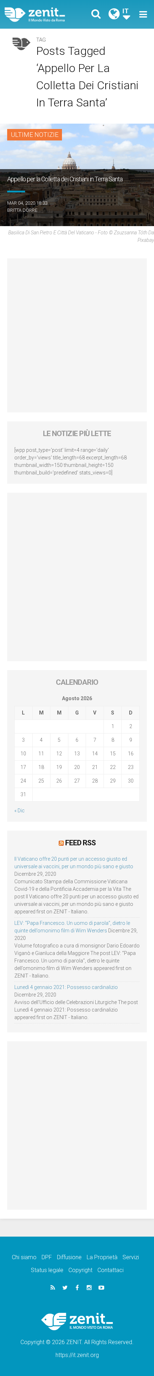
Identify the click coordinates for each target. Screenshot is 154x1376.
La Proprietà (102, 1257)
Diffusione (69, 1257)
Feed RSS (80, 842)
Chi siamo (24, 1257)
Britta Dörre (22, 210)
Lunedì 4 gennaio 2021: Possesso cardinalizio (66, 987)
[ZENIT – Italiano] (43, 14)
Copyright (80, 1270)
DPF (47, 1257)
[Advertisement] (77, 335)
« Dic (19, 810)
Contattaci (110, 1270)
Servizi (130, 1257)
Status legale (47, 1270)
